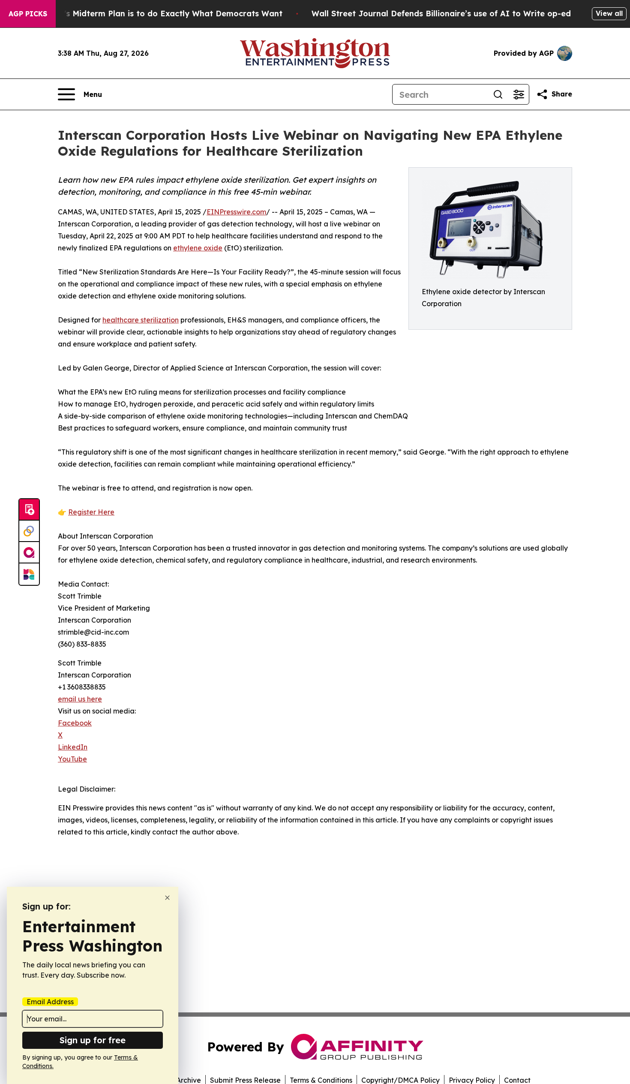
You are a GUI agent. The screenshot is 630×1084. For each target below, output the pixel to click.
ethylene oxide (197, 248)
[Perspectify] (29, 531)
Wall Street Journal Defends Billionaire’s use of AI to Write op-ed (441, 13)
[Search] (498, 94)
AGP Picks (28, 13)
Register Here (91, 512)
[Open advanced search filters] (518, 94)
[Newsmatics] (29, 574)
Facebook (75, 723)
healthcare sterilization (140, 320)
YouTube (72, 759)
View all (609, 13)
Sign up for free (93, 1040)
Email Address (50, 1001)
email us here (80, 699)
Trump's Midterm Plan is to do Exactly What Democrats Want (160, 13)
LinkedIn (72, 747)
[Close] (167, 898)
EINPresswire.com (236, 212)
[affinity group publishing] (29, 552)
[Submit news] (29, 510)
